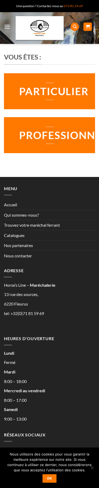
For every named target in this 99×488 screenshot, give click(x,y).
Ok (49, 478)
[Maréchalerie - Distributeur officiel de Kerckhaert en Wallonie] (39, 28)
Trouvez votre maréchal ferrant (32, 224)
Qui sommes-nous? (21, 214)
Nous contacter (18, 255)
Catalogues (14, 235)
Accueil (10, 204)
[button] (7, 26)
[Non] (92, 469)
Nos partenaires (18, 245)
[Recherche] (74, 26)
